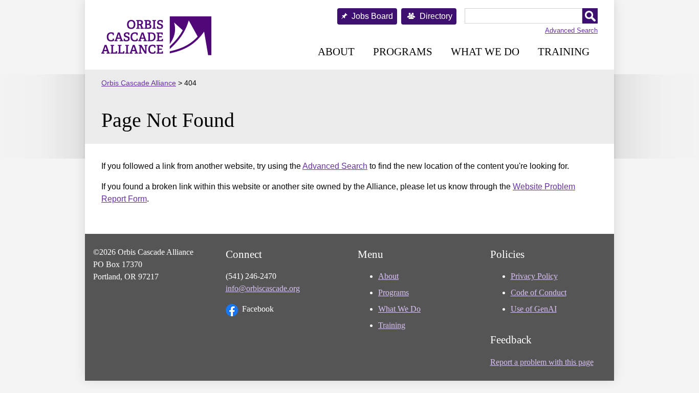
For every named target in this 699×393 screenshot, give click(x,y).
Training (563, 51)
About (336, 51)
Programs (402, 51)
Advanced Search (571, 30)
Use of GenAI (534, 308)
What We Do (485, 51)
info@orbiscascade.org (263, 288)
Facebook (258, 308)
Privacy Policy (534, 276)
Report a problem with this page (542, 362)
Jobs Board (372, 16)
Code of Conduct (538, 292)
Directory (436, 16)
